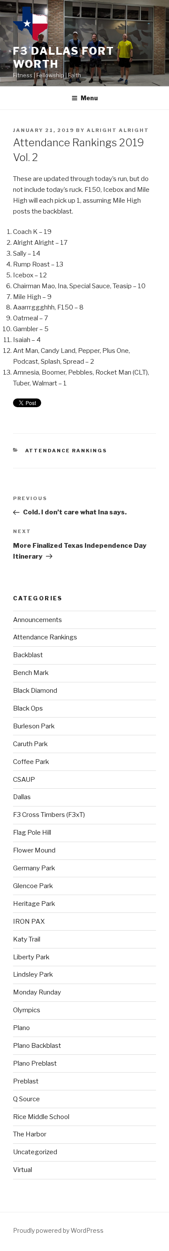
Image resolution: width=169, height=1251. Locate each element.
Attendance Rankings (66, 451)
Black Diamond (35, 691)
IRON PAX (29, 921)
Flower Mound (34, 850)
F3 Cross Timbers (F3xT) (49, 815)
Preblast (26, 1081)
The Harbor (29, 1134)
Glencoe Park (33, 886)
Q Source (26, 1099)
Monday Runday (37, 992)
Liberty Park (31, 957)
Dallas (22, 797)
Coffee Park (31, 762)
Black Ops (28, 708)
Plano (21, 1028)
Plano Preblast (35, 1063)
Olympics (26, 1010)
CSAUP (24, 780)
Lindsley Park (33, 974)
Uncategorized (35, 1152)
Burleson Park (34, 726)
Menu (89, 98)
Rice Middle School (41, 1117)
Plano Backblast (37, 1046)
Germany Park (34, 868)
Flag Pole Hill (32, 832)
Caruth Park (30, 744)
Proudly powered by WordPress (58, 1230)
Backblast (28, 655)
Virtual (22, 1170)
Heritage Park (34, 904)
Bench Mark (31, 673)
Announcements (37, 620)
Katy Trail (26, 939)
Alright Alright (118, 130)
